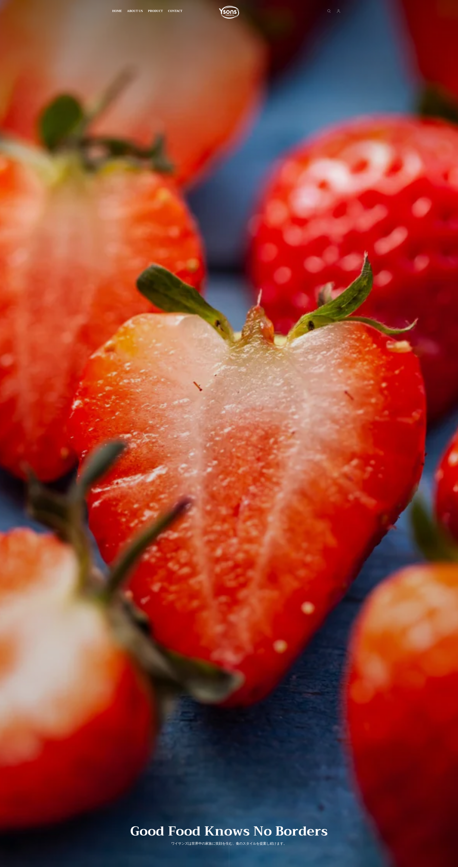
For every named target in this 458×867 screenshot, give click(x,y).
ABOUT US (135, 11)
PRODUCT (155, 11)
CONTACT (175, 11)
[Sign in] (338, 11)
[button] (329, 11)
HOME (117, 11)
